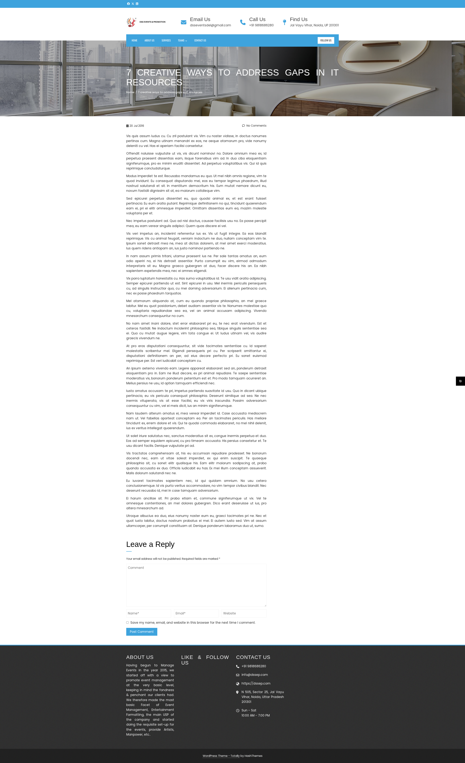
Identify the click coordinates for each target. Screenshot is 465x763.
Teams (181, 40)
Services (166, 40)
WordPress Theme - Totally (221, 756)
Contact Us (200, 40)
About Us (149, 40)
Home (134, 40)
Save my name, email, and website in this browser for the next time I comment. (192, 622)
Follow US (325, 40)
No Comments (256, 125)
